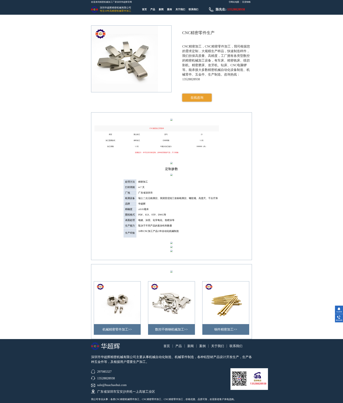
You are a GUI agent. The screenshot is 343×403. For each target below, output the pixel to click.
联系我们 (193, 9)
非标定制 (152, 152)
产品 (152, 9)
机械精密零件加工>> (117, 329)
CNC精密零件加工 (151, 399)
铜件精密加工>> (225, 329)
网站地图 (235, 2)
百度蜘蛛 (246, 2)
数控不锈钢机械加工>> (171, 329)
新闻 (161, 9)
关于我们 (180, 9)
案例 (169, 9)
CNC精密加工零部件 (156, 128)
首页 (144, 9)
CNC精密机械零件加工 (127, 399)
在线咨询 (197, 97)
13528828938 (236, 9)
